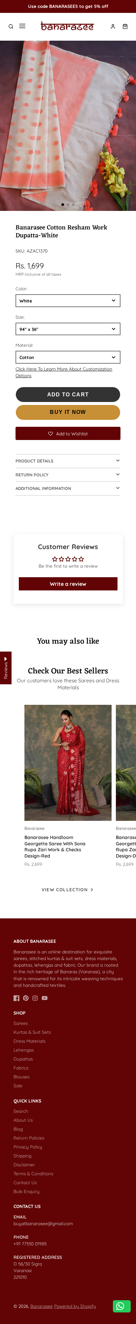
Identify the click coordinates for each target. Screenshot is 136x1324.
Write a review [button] (68, 584)
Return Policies (29, 1138)
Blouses (21, 1076)
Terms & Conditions (33, 1173)
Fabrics (21, 1067)
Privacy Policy (28, 1146)
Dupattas (23, 1059)
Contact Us (25, 1182)
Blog (18, 1129)
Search (21, 1111)
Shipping (22, 1155)
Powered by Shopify (75, 1306)
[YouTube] (45, 998)
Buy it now (68, 412)
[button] (62, 204)
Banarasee (41, 1306)
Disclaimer (24, 1164)
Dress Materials (29, 1041)
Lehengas (24, 1050)
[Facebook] (16, 998)
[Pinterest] (26, 998)
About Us (23, 1120)
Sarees (21, 1023)
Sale (18, 1085)
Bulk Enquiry (27, 1191)
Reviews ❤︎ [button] (5, 668)
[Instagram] (35, 998)
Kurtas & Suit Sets (32, 1032)
